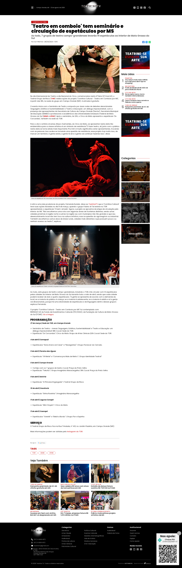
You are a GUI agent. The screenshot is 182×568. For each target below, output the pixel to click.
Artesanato (66, 536)
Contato (133, 536)
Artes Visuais (66, 533)
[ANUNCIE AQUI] (135, 57)
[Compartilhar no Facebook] (143, 43)
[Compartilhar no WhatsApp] (150, 43)
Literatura (65, 530)
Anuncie (133, 530)
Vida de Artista (89, 538)
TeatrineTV (93, 204)
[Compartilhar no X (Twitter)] (147, 43)
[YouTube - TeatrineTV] (138, 7)
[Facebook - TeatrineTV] (145, 7)
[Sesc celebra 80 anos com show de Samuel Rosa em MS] (75, 473)
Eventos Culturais (90, 533)
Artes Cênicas (67, 544)
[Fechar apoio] (179, 533)
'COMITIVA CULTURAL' (39, 22)
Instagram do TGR (75, 431)
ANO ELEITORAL (130, 86)
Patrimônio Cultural (69, 546)
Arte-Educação (90, 544)
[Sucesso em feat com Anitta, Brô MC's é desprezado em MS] (44, 500)
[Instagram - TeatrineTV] (141, 7)
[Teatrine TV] (90, 7)
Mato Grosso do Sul (68, 484)
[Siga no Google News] (74, 443)
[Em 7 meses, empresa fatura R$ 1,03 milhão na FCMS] (75, 500)
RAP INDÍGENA (34, 511)
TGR (53, 98)
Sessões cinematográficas (94, 536)
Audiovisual (66, 538)
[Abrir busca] (150, 8)
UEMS (46, 116)
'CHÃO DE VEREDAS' (36, 484)
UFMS (52, 116)
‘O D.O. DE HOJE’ (96, 484)
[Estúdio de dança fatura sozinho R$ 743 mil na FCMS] (105, 473)
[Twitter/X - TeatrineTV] (134, 7)
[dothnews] (128, 563)
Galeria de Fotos (113, 533)
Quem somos (135, 533)
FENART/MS (128, 78)
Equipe (132, 538)
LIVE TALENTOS (65, 511)
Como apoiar (135, 541)
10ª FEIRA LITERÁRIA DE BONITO (100, 511)
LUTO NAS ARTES (130, 92)
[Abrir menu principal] (32, 7)
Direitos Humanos (90, 541)
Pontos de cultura (68, 541)
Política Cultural (90, 530)
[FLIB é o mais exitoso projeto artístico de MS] (105, 500)
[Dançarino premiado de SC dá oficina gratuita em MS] (44, 473)
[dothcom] (147, 563)
